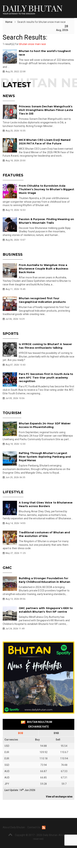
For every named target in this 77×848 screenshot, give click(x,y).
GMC (7, 568)
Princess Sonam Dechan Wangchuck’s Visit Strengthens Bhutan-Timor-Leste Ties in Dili (46, 110)
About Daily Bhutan (14, 827)
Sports (10, 333)
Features (13, 175)
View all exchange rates (59, 796)
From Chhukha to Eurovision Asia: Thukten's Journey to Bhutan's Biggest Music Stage (46, 189)
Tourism (12, 413)
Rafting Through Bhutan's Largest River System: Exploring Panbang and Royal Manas (45, 457)
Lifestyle (13, 492)
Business (13, 254)
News (9, 96)
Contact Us (33, 827)
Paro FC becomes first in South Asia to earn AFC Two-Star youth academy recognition (46, 377)
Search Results (24, 37)
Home (9, 21)
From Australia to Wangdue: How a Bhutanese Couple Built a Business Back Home (43, 268)
